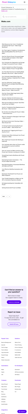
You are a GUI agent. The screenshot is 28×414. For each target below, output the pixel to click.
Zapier (2, 372)
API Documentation (19, 372)
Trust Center (4, 389)
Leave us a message (14, 302)
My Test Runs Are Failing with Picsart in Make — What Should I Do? (13, 112)
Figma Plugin (18, 384)
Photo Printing (18, 344)
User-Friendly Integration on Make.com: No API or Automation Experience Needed (12, 179)
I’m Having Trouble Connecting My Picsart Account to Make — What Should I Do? (12, 126)
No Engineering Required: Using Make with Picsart (12, 184)
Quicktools (3, 396)
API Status (17, 374)
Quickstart (17, 369)
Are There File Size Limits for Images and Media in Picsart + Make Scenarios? (12, 89)
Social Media (18, 352)
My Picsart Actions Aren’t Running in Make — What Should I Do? (13, 122)
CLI (15, 391)
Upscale (3, 344)
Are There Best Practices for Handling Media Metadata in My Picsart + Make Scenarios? (13, 72)
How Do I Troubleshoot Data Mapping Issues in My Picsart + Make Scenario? (13, 108)
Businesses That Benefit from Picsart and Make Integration (12, 174)
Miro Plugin (17, 386)
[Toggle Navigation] (24, 2)
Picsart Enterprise (6, 7)
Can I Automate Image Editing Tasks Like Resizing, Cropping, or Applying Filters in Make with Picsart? (13, 78)
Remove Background (6, 342)
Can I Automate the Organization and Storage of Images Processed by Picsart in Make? (13, 63)
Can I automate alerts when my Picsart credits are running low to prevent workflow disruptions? (13, 146)
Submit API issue (14, 324)
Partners (3, 394)
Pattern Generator (5, 360)
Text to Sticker (4, 349)
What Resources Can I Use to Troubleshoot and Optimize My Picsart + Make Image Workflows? (12, 45)
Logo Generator (5, 352)
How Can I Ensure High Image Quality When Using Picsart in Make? (12, 94)
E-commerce (18, 349)
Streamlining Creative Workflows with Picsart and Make (13, 156)
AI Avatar (3, 401)
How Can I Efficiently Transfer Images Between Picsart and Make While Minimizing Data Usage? (13, 84)
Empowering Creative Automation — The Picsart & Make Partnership (12, 160)
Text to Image (4, 347)
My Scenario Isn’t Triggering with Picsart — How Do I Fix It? (12, 131)
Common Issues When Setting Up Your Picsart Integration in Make (13, 136)
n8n (2, 374)
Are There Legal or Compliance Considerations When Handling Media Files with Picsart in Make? (13, 52)
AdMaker (3, 399)
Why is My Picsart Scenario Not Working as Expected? (12, 140)
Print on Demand (19, 347)
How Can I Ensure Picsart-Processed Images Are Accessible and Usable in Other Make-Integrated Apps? (13, 58)
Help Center (4, 386)
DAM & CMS (17, 355)
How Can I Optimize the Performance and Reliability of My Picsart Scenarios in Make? (13, 98)
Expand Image (4, 355)
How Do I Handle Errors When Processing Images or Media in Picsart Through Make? (12, 67)
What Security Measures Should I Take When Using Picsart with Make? (13, 103)
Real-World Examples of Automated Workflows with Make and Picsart (13, 165)
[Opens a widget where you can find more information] (22, 411)
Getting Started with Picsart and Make (11, 187)
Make (2, 369)
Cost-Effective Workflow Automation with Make (12, 170)
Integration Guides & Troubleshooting (12, 9)
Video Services (18, 357)
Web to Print (17, 342)
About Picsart (4, 384)
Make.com (4, 11)
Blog (2, 391)
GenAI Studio (4, 404)
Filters (2, 357)
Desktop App (18, 389)
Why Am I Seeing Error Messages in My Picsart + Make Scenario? (13, 117)
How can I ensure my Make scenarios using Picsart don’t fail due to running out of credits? (13, 151)
